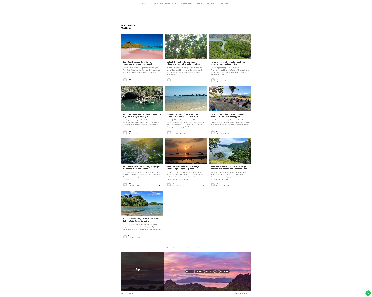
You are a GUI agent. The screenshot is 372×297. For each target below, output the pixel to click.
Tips (217, 271)
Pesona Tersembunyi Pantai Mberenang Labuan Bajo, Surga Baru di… (140, 220)
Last (204, 247)
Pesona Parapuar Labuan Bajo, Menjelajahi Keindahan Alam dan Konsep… (141, 167)
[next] (198, 247)
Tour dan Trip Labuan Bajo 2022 (242, 293)
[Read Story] (159, 81)
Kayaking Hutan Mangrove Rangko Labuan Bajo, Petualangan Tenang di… (142, 115)
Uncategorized (224, 271)
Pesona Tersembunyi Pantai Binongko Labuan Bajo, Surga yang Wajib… (183, 167)
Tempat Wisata (209, 271)
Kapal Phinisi (189, 271)
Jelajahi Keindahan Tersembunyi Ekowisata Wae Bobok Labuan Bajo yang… (186, 63)
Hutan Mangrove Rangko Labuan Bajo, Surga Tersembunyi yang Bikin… (228, 63)
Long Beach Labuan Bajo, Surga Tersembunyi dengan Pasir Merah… (138, 63)
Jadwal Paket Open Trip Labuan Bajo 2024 (197, 3)
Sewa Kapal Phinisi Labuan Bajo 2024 (163, 3)
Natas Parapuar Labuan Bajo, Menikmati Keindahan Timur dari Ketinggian (228, 115)
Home (144, 3)
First (167, 247)
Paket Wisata (199, 271)
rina (129, 79)
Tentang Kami (222, 3)
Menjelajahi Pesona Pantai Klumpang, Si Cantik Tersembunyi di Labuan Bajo (184, 115)
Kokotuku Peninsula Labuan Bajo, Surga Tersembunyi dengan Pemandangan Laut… (230, 167)
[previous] (173, 247)
